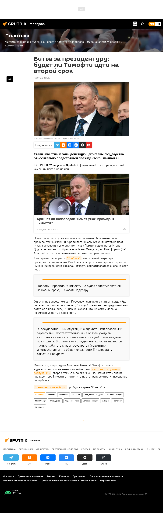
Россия (85, 449)
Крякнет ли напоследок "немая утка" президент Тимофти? (75, 221)
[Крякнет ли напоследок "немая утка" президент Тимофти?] (81, 194)
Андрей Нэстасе (72, 401)
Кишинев (76, 394)
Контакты (64, 476)
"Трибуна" (74, 258)
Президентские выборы (50, 387)
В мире (151, 449)
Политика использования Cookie (20, 480)
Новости (51, 394)
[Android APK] (13, 492)
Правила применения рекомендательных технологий (68, 480)
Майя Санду (40, 401)
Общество (42, 449)
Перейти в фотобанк (71, 138)
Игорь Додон (55, 401)
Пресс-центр (79, 476)
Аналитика (115, 449)
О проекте (8, 476)
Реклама (51, 476)
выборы (105, 401)
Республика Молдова (93, 394)
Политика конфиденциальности (106, 476)
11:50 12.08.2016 (42, 77)
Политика (39, 394)
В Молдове (63, 394)
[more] (124, 229)
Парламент (117, 401)
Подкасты (99, 449)
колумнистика (134, 449)
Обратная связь (108, 480)
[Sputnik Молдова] (16, 26)
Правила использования (30, 476)
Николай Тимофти (114, 394)
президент (39, 407)
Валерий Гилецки (90, 401)
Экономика (26, 449)
